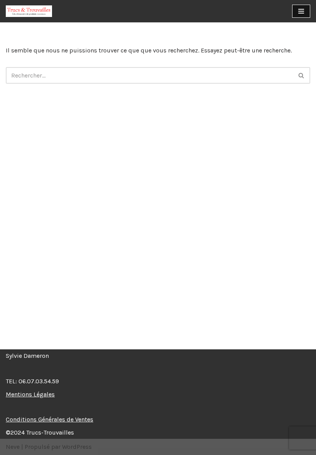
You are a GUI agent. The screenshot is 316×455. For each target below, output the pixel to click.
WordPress (77, 446)
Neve (13, 446)
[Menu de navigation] (301, 11)
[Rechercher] (301, 75)
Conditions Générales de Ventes (49, 419)
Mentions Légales (30, 394)
